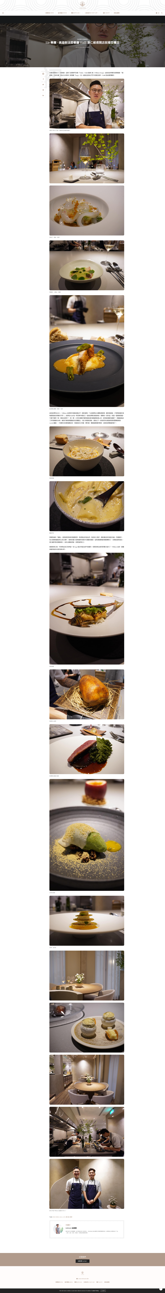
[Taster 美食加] (82, 5)
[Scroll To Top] (160, 1288)
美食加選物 (116, 13)
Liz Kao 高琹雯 (85, 47)
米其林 (70, 1217)
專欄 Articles (75, 13)
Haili (60, 1217)
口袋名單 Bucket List (91, 13)
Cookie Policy (95, 1290)
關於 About (106, 13)
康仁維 (67, 1217)
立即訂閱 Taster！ (82, 1261)
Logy (64, 1217)
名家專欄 (79, 39)
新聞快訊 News (50, 13)
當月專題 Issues (62, 13)
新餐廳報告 (85, 39)
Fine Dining (56, 1217)
